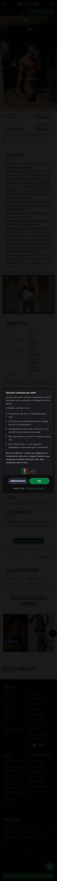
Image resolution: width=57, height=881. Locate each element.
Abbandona (17, 481)
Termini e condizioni (34, 488)
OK (39, 481)
